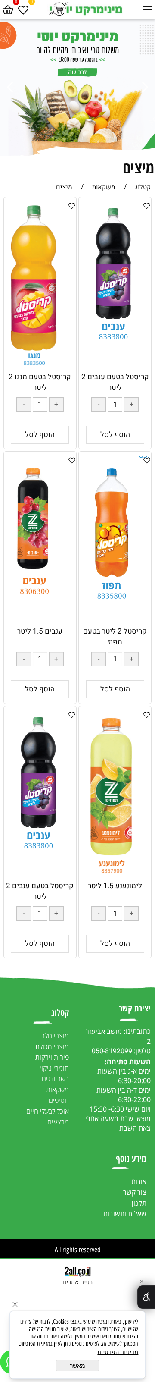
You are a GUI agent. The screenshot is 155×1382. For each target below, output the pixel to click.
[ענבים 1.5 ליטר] (39, 599)
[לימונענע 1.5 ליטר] (115, 878)
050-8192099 (112, 1051)
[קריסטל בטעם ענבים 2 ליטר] (115, 341)
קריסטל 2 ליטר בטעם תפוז (115, 636)
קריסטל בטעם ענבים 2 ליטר (115, 382)
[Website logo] (85, 8)
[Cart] (8, 8)
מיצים (138, 167)
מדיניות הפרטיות (117, 1352)
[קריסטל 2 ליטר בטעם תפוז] (115, 604)
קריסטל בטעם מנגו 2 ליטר (40, 382)
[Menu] (147, 8)
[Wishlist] (23, 8)
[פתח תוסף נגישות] (146, 1297)
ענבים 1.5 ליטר (39, 631)
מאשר (77, 1365)
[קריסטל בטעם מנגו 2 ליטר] (40, 367)
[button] (115, 435)
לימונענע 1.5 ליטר (115, 885)
